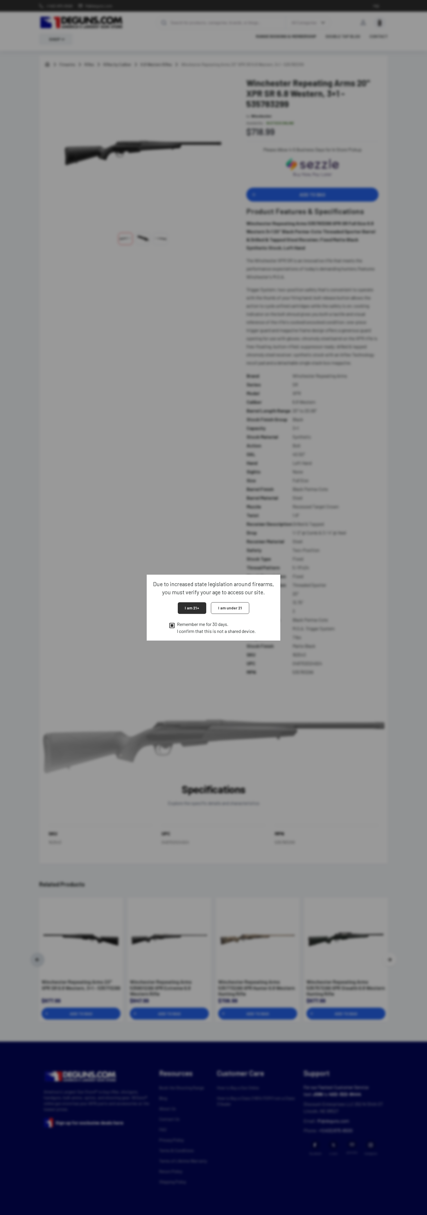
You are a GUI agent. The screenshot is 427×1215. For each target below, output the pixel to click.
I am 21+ (192, 608)
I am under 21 (230, 608)
